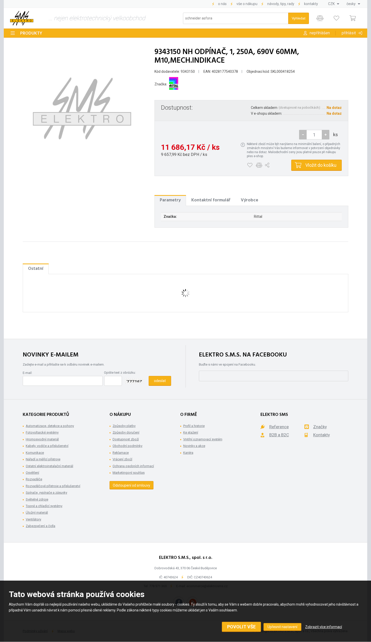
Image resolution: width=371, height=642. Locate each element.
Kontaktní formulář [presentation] (210, 200)
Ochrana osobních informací (133, 466)
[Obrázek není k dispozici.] (82, 108)
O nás (222, 4)
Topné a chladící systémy (44, 506)
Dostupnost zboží (126, 439)
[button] (325, 134)
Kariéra (188, 453)
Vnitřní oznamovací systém (202, 439)
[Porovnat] (320, 18)
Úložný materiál (37, 512)
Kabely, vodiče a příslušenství (47, 446)
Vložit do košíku (320, 165)
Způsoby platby (124, 426)
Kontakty (311, 4)
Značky (320, 426)
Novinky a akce (194, 446)
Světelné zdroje (37, 499)
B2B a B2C (279, 434)
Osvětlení (32, 472)
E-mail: (27, 373)
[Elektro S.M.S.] (21, 18)
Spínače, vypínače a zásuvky (46, 492)
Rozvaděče (34, 479)
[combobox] (333, 4)
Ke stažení (190, 432)
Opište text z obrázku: (120, 372)
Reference (279, 426)
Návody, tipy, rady (280, 4)
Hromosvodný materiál (42, 439)
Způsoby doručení (126, 432)
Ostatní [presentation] (35, 268)
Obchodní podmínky (127, 446)
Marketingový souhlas (129, 472)
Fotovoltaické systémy (42, 432)
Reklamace (121, 453)
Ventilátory (33, 519)
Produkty (31, 33)
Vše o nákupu (246, 4)
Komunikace (35, 453)
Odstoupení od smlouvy (131, 485)
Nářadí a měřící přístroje (43, 459)
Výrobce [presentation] (249, 200)
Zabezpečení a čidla (40, 526)
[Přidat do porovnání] (259, 165)
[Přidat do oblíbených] (249, 165)
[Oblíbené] (336, 18)
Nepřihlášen (320, 33)
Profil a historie (194, 426)
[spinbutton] (314, 134)
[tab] (170, 200)
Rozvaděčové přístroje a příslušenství (53, 486)
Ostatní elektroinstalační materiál (49, 466)
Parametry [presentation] (170, 200)
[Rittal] (173, 84)
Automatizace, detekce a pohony (50, 426)
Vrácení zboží (122, 459)
